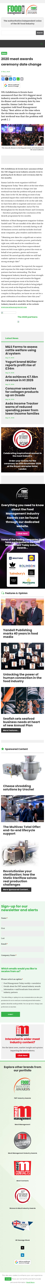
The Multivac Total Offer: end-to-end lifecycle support (22, 830)
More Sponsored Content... (16, 889)
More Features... (11, 730)
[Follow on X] (22, 1247)
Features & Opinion (16, 593)
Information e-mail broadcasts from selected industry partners (21, 990)
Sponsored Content (16, 749)
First (3, 928)
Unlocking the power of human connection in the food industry (22, 677)
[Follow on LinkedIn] (22, 1255)
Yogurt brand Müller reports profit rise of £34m (21, 365)
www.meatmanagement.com (14, 307)
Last (3, 938)
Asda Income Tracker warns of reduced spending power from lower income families (22, 408)
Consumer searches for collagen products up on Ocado (22, 391)
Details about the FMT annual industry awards (22, 986)
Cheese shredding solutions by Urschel (18, 787)
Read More (30, 1282)
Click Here (23, 533)
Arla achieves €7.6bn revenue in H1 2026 (21, 378)
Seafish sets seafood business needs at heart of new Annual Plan (21, 722)
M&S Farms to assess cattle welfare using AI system (21, 350)
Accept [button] (8, 1279)
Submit (10, 1014)
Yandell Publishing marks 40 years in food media (20, 633)
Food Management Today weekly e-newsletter (22, 983)
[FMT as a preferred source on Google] (11, 85)
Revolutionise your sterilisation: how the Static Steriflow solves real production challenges (20, 878)
